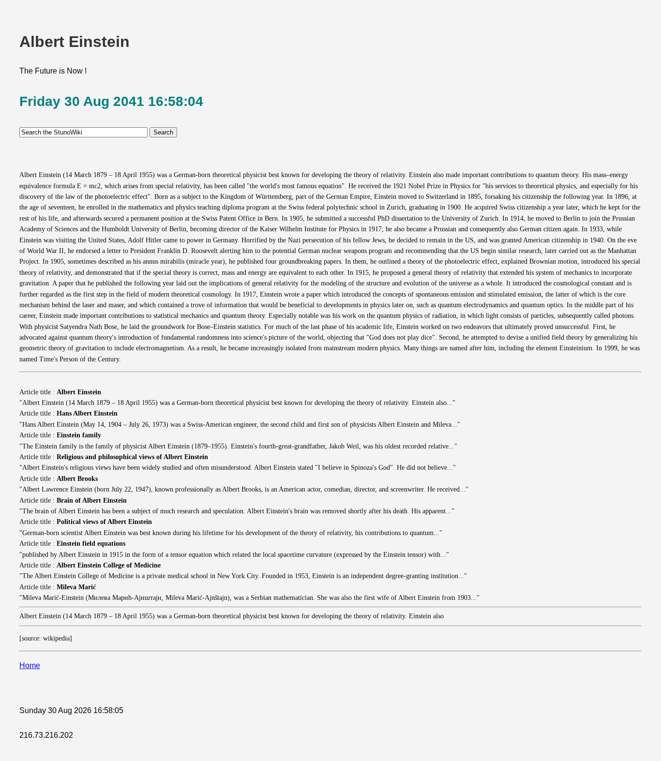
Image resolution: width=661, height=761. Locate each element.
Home (29, 665)
